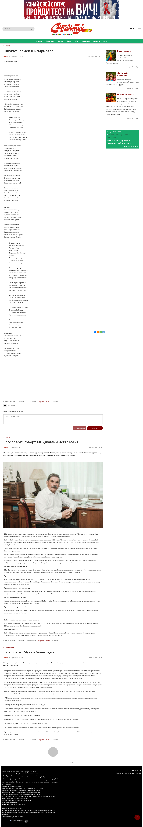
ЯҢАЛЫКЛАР (10, 647)
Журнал (39, 41)
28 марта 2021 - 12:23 (16, 56)
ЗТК (76, 41)
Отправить (95, 428)
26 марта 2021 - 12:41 (16, 658)
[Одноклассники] (98, 332)
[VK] (133, 29)
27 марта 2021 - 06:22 (16, 448)
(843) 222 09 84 (137, 773)
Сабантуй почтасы (100, 41)
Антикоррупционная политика (11, 808)
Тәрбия (60, 41)
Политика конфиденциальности (12, 817)
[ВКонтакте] (95, 332)
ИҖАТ (8, 46)
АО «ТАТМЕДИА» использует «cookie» (13, 810)
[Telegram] (103, 332)
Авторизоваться (79, 428)
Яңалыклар (50, 41)
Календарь (85, 41)
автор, (5, 56)
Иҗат (69, 41)
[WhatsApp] (101, 332)
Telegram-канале (43, 401)
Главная (71, 762)
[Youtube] (130, 29)
